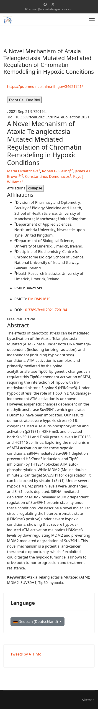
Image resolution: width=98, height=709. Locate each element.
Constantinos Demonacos (47, 176)
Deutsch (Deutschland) (38, 621)
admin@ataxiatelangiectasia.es (50, 9)
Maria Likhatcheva (23, 170)
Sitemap (88, 700)
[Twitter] (52, 4)
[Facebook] (45, 4)
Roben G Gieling (56, 170)
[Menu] (92, 20)
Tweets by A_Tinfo (25, 654)
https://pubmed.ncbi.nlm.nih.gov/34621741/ (45, 86)
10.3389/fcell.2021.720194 (45, 309)
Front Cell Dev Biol (24, 99)
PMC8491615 (39, 298)
